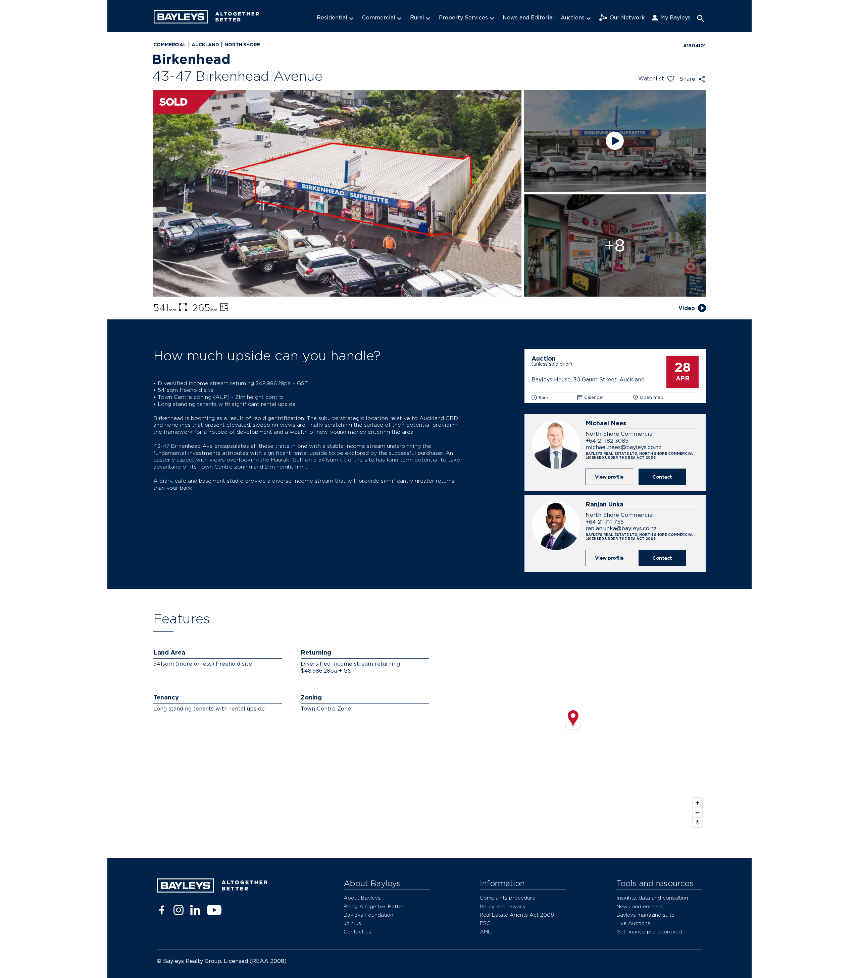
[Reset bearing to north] (697, 822)
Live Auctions (633, 923)
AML (485, 931)
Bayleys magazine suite (645, 915)
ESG (485, 923)
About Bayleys (362, 898)
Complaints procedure (507, 898)
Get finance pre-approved (649, 931)
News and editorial (639, 906)
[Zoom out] (697, 812)
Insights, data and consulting (652, 898)
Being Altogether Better (374, 906)
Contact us (357, 931)
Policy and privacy (503, 906)
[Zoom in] (697, 803)
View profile (609, 477)
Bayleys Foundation (368, 915)
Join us (352, 923)
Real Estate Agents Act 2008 (517, 915)
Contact (662, 477)
